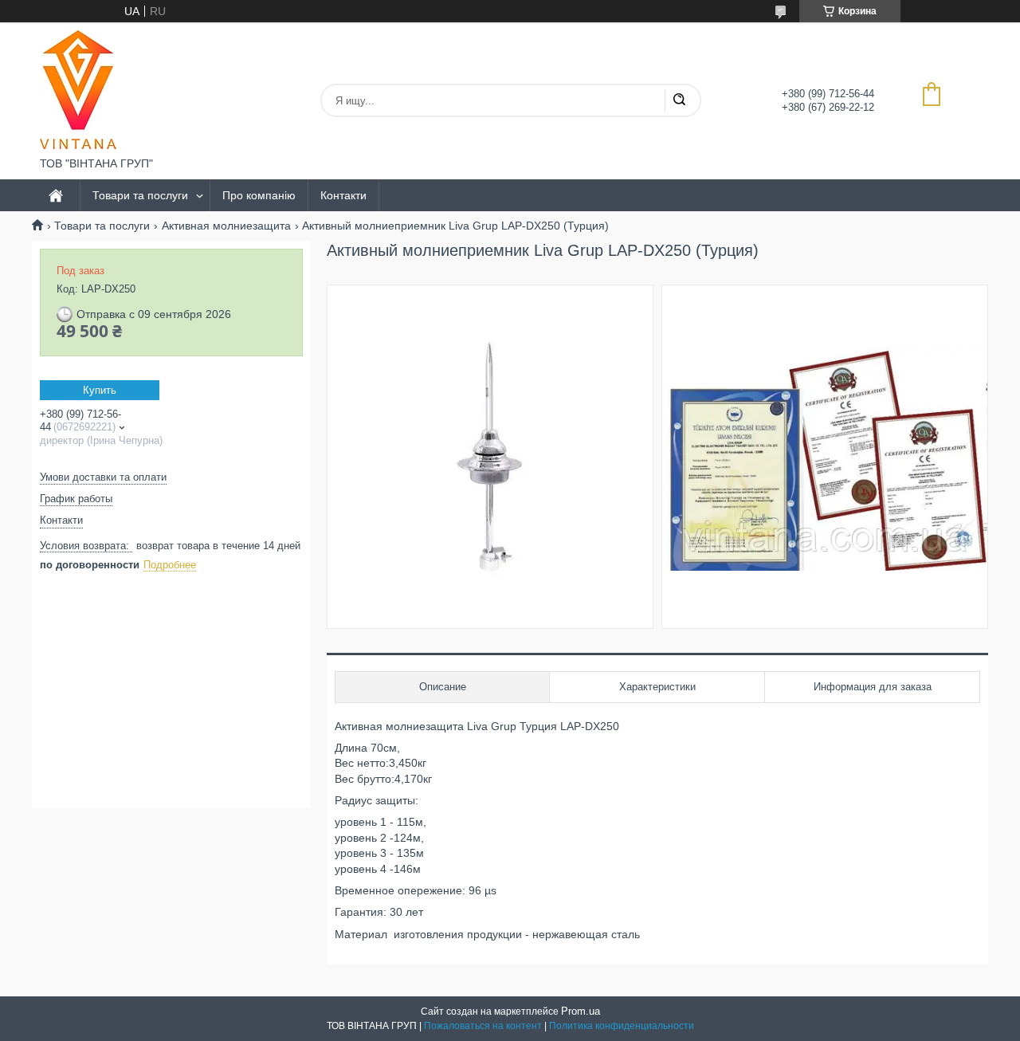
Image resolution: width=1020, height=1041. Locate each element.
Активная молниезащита (226, 225)
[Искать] (679, 100)
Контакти (343, 195)
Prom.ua (580, 1011)
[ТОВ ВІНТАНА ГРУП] (78, 89)
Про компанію (259, 195)
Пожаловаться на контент (483, 1025)
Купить (99, 390)
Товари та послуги (140, 195)
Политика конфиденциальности (621, 1025)
